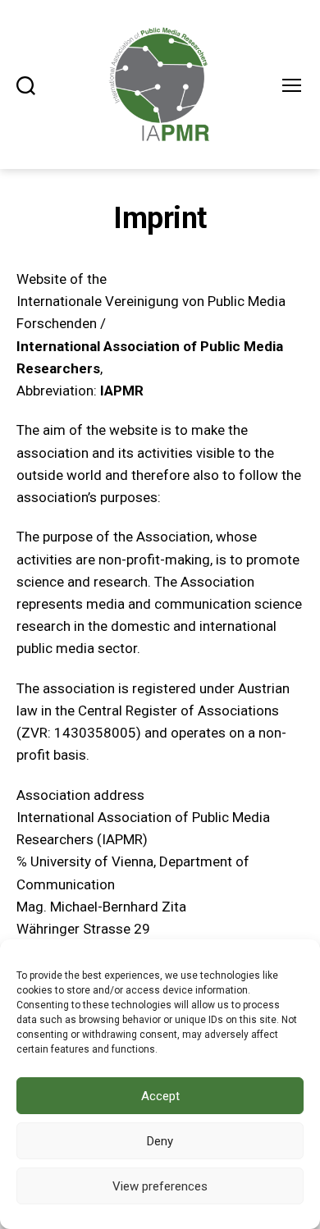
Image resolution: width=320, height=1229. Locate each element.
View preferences (160, 1186)
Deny (160, 1141)
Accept (160, 1096)
